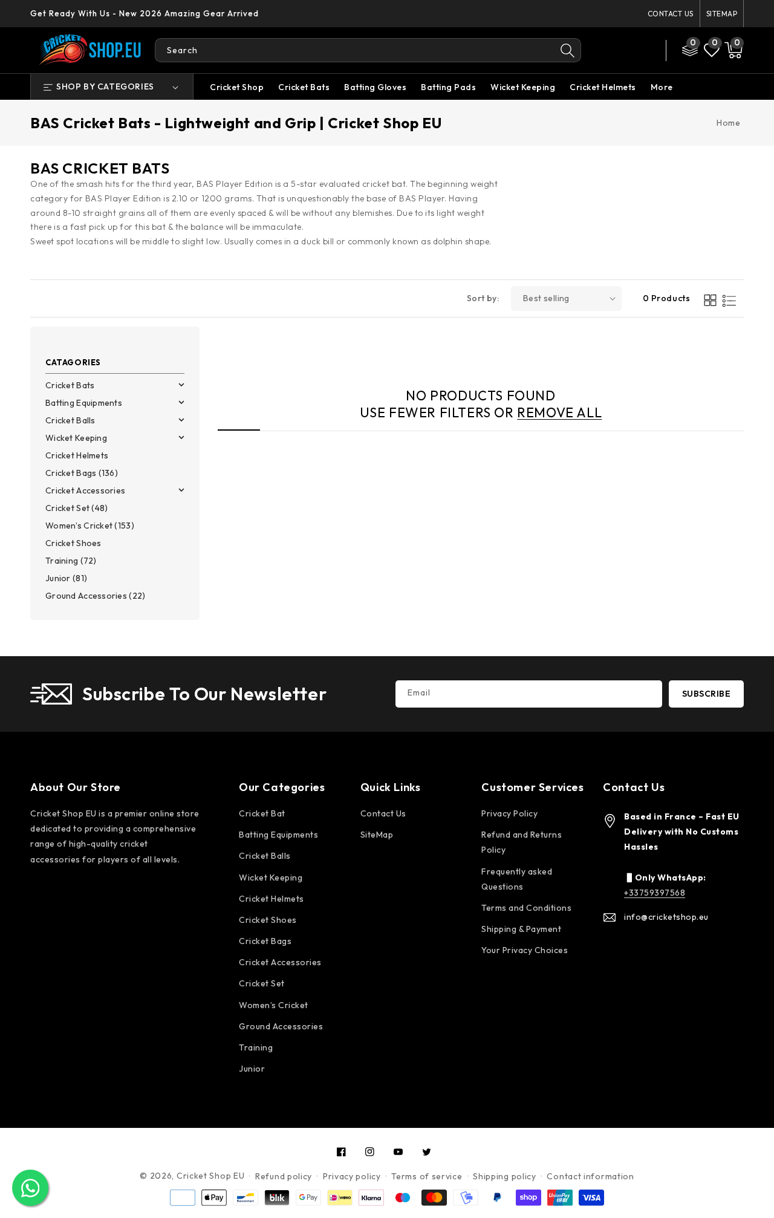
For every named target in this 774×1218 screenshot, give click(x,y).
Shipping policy (504, 1176)
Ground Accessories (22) (95, 595)
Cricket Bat (262, 813)
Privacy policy (352, 1176)
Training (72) (71, 560)
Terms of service (426, 1176)
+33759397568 (654, 892)
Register (616, 58)
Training (256, 1047)
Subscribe (706, 693)
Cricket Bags (265, 941)
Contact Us (671, 13)
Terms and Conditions (526, 907)
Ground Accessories (281, 1026)
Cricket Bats (304, 87)
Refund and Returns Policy (521, 842)
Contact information (590, 1176)
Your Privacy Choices (524, 950)
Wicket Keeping (522, 87)
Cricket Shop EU (211, 1175)
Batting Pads (448, 87)
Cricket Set (262, 983)
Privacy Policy (509, 813)
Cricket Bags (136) (81, 472)
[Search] (567, 50)
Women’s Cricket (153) (89, 525)
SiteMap (722, 13)
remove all (559, 412)
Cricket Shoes (73, 543)
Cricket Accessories (85, 490)
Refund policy (283, 1176)
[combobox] (354, 50)
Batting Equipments (83, 402)
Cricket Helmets (603, 87)
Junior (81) (66, 578)
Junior (252, 1068)
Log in (610, 42)
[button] (733, 50)
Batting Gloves (375, 87)
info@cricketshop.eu (666, 916)
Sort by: (483, 298)
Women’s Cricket (273, 1005)
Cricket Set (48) (76, 508)
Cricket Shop (237, 87)
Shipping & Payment (521, 928)
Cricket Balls (70, 420)
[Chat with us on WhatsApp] (30, 1188)
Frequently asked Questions (516, 879)
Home (728, 122)
